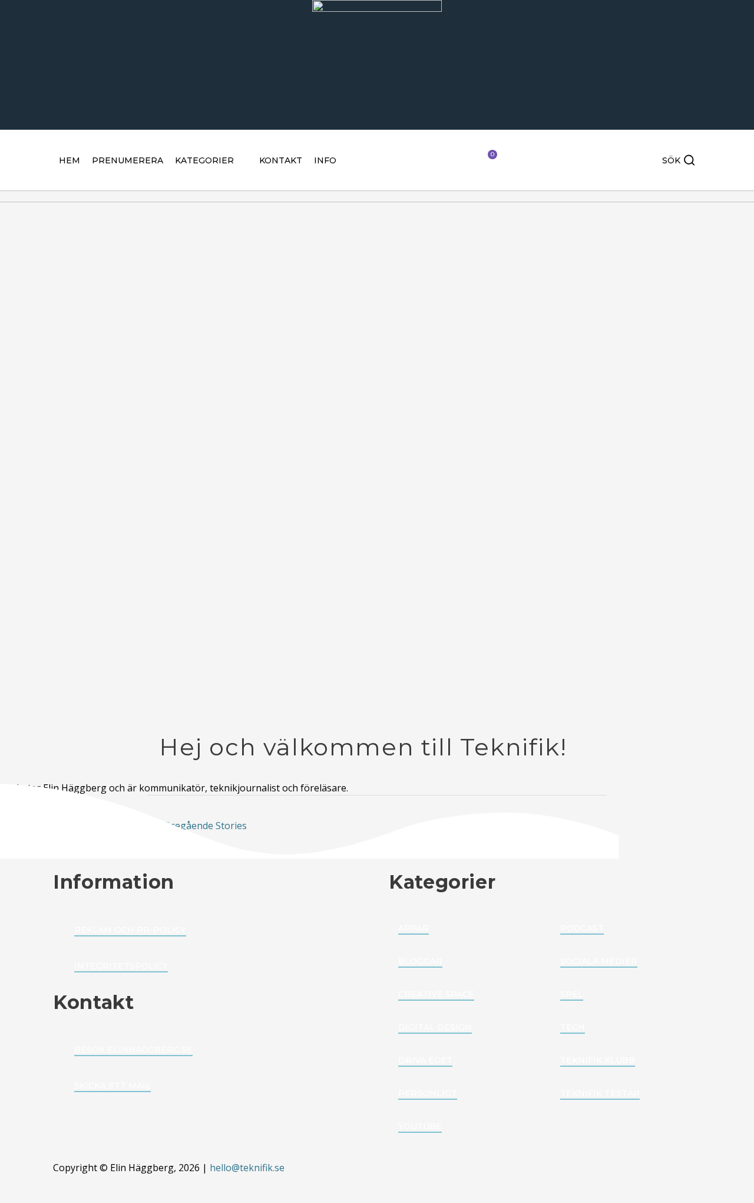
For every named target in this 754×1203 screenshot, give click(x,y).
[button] (211, 160)
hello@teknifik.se (248, 1167)
